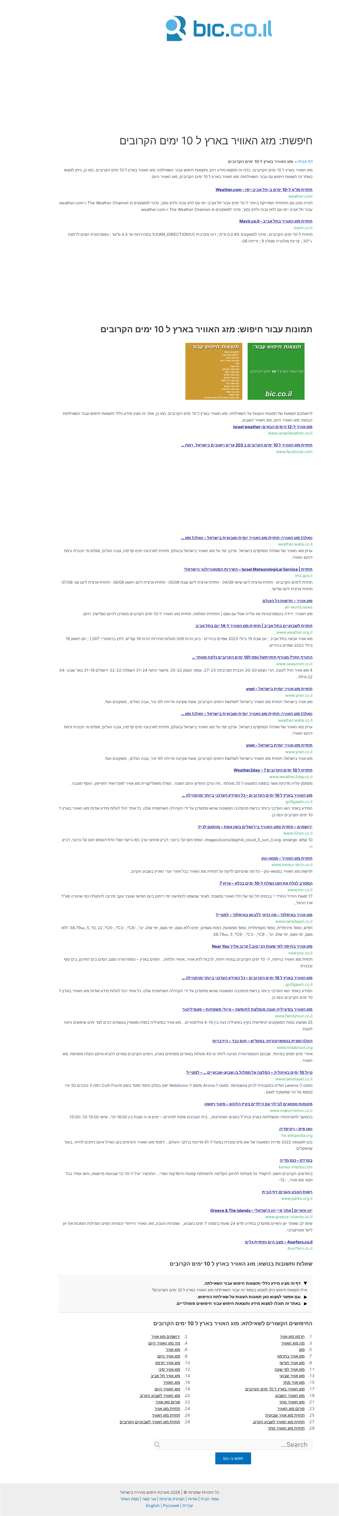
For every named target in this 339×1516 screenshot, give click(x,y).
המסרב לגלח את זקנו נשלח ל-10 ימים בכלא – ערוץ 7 (266, 883)
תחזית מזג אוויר (167, 1408)
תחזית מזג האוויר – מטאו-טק (287, 858)
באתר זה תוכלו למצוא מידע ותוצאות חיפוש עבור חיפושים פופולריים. (238, 1303)
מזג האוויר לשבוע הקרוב (160, 1395)
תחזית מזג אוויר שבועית (285, 1415)
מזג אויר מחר (294, 1382)
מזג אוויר (173, 1349)
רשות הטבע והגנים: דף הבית (287, 1191)
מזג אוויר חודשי (292, 1362)
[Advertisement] (219, 80)
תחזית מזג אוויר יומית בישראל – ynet (279, 688)
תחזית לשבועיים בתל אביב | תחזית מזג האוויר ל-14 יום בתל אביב (254, 625)
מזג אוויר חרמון (167, 1362)
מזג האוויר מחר (292, 1401)
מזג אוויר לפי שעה (290, 1369)
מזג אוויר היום (168, 1356)
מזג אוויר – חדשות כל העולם (287, 600)
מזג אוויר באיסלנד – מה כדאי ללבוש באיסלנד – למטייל (264, 914)
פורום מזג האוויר (291, 1408)
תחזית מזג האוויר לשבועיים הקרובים (150, 1421)
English (153, 1505)
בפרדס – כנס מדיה (296, 1160)
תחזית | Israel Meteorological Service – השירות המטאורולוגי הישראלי (248, 569)
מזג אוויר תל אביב (165, 1375)
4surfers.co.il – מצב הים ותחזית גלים (279, 1241)
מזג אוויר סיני (169, 1369)
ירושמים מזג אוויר (165, 1336)
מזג (302, 1349)
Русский (171, 1505)
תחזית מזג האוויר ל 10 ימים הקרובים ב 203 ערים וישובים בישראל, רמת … (247, 444)
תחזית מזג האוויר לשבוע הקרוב (279, 1421)
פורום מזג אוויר (167, 1401)
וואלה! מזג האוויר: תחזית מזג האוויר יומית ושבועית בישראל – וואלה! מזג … (247, 537)
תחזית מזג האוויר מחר (286, 1428)
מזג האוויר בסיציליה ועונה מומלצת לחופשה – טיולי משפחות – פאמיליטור (247, 1009)
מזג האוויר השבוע (290, 1395)
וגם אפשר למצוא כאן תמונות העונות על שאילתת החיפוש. (249, 1297)
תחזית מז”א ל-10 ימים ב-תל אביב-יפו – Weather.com (264, 189)
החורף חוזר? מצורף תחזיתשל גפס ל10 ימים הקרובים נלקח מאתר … (252, 657)
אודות (192, 1498)
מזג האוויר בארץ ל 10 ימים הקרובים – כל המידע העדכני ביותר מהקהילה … (247, 795)
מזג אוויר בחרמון (291, 1356)
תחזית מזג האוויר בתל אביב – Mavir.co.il (276, 221)
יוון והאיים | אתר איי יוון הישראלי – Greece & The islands (261, 1210)
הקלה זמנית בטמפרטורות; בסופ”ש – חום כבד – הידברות (262, 1040)
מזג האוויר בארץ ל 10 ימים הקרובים (275, 1388)
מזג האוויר (171, 1382)
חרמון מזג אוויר (292, 1336)
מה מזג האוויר (293, 1343)
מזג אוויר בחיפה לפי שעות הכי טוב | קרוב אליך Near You (262, 946)
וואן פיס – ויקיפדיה (296, 1128)
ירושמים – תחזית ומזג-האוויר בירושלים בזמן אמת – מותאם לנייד (255, 826)
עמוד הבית (210, 1498)
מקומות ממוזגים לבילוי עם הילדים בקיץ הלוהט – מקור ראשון (258, 1103)
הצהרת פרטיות (172, 1498)
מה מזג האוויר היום (164, 1343)
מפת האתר (129, 1498)
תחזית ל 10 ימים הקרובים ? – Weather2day (273, 770)
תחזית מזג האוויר (166, 1415)
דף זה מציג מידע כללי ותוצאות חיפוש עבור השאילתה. (252, 1283)
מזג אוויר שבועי (292, 1375)
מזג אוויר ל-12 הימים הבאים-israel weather (273, 426)
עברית (187, 1505)
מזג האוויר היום (167, 1388)
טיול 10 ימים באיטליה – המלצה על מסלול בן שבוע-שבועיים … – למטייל (249, 1072)
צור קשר (149, 1498)
